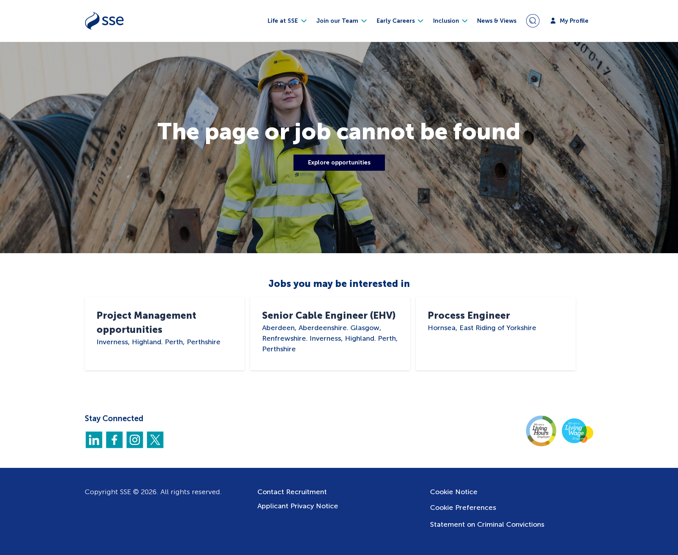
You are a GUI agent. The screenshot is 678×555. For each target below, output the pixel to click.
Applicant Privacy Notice (297, 506)
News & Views (496, 20)
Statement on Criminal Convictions (487, 524)
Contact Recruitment (292, 491)
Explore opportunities (339, 162)
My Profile (573, 20)
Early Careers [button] (396, 20)
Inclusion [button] (447, 20)
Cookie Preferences (463, 507)
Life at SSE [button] (283, 20)
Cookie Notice (454, 491)
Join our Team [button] (338, 20)
